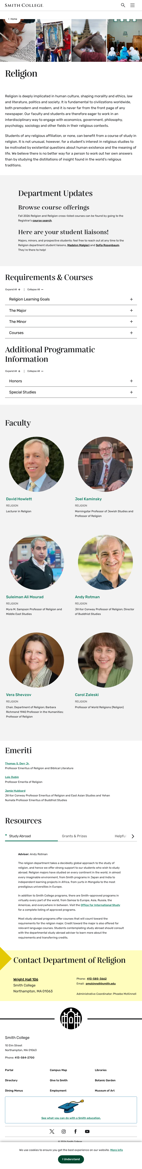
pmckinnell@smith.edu (101, 983)
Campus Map (58, 1070)
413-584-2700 (24, 1057)
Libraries (101, 1070)
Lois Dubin (12, 777)
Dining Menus (14, 1090)
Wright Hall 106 (25, 979)
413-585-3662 (97, 978)
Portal (9, 1070)
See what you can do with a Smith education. (71, 1118)
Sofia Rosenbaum (107, 245)
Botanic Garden (105, 1080)
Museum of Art (105, 1090)
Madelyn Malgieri (78, 245)
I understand (71, 1159)
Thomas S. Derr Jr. (17, 763)
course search (42, 220)
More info (116, 1150)
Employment (58, 1090)
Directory (11, 1080)
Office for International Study (100, 905)
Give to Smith (59, 1080)
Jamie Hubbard (15, 790)
